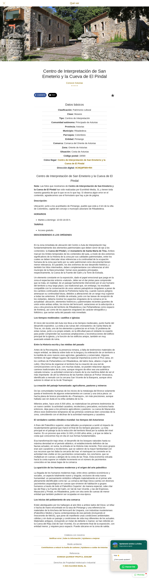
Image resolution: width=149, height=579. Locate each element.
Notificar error (55, 538)
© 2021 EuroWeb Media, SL (74, 566)
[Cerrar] (4, 3)
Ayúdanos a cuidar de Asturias (94, 547)
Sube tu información (72, 538)
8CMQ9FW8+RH (83, 168)
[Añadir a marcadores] (112, 95)
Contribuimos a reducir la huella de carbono (60, 547)
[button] (145, 542)
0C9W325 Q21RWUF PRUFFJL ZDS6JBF (74, 557)
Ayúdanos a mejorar (91, 538)
